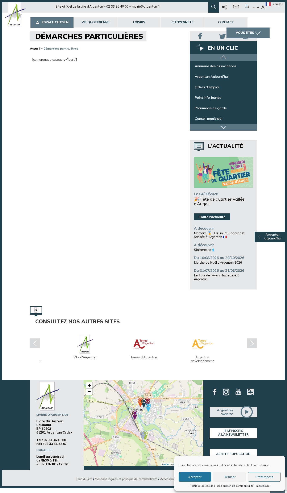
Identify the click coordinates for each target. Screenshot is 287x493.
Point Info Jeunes (208, 97)
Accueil (35, 48)
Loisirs (139, 22)
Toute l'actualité (212, 217)
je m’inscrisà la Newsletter (233, 432)
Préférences (264, 477)
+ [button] (89, 385)
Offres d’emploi (207, 87)
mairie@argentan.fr (146, 6)
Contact (226, 22)
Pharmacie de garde (211, 108)
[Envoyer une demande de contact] (236, 7)
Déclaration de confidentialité (235, 485)
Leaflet (165, 464)
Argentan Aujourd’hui (212, 76)
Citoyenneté (182, 22)
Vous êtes (245, 33)
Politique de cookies (202, 485)
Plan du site (84, 479)
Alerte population (233, 454)
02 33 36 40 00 (117, 6)
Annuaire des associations (215, 66)
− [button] (89, 391)
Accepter (194, 477)
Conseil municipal (208, 118)
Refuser (230, 477)
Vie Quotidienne (95, 22)
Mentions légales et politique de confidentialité (126, 479)
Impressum (263, 485)
